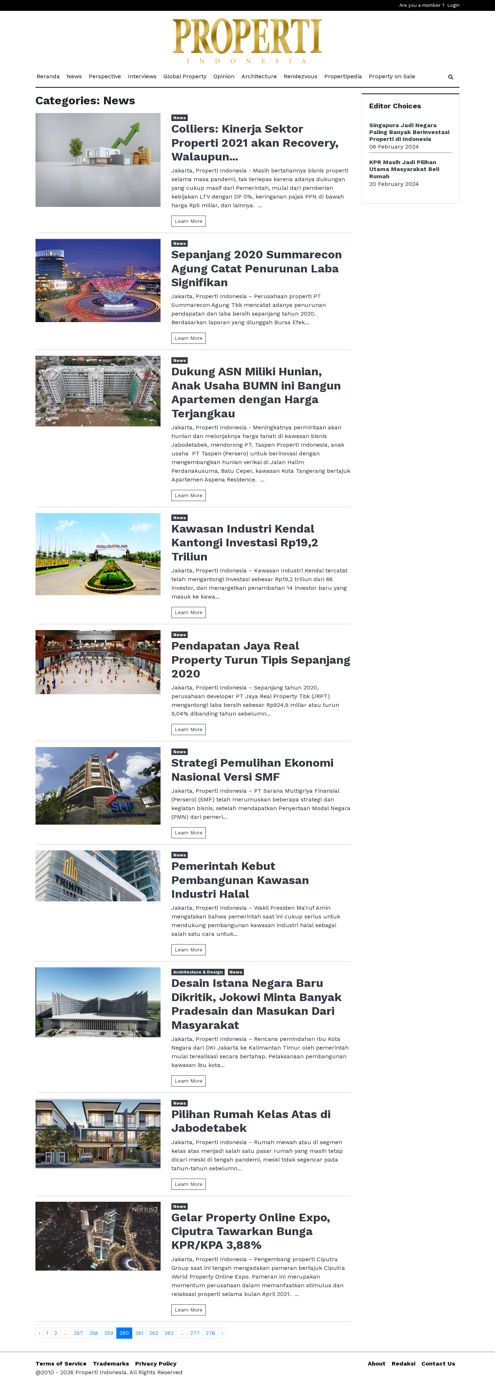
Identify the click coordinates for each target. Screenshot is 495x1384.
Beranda (49, 76)
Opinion (224, 76)
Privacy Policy (155, 1363)
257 (78, 1333)
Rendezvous (301, 76)
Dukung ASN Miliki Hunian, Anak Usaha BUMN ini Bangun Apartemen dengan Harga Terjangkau (256, 392)
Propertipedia (343, 76)
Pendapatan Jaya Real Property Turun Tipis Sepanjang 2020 (260, 659)
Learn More (189, 221)
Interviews (143, 76)
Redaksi (403, 1363)
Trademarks (111, 1363)
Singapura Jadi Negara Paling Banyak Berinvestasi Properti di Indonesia (409, 132)
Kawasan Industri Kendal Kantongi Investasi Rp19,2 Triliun (244, 542)
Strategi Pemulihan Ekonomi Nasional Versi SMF (252, 769)
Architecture (259, 76)
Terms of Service (61, 1363)
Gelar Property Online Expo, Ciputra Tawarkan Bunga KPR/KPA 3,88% (250, 1231)
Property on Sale (392, 76)
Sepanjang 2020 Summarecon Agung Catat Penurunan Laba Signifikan (256, 268)
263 (169, 1333)
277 (195, 1333)
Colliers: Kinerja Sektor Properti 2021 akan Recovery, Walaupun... (254, 142)
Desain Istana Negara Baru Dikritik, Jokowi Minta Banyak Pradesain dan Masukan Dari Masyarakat (256, 1003)
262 (153, 1333)
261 (139, 1333)
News (75, 76)
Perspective (105, 76)
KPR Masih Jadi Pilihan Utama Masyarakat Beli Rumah (404, 169)
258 (93, 1333)
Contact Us (438, 1363)
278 (210, 1333)
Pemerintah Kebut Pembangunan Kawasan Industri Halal (240, 880)
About (377, 1363)
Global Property (185, 76)
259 (108, 1333)
